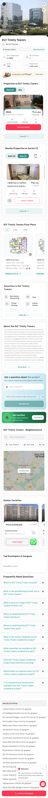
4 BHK (25, 230)
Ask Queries (24, 404)
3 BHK (15, 230)
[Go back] (4, 4)
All (6, 230)
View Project (17, 542)
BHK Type (35, 156)
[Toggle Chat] (43, 784)
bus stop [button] (30, 444)
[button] (19, 268)
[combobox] (26, 437)
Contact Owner (23, 127)
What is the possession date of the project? (21, 396)
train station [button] (14, 444)
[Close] (43, 769)
